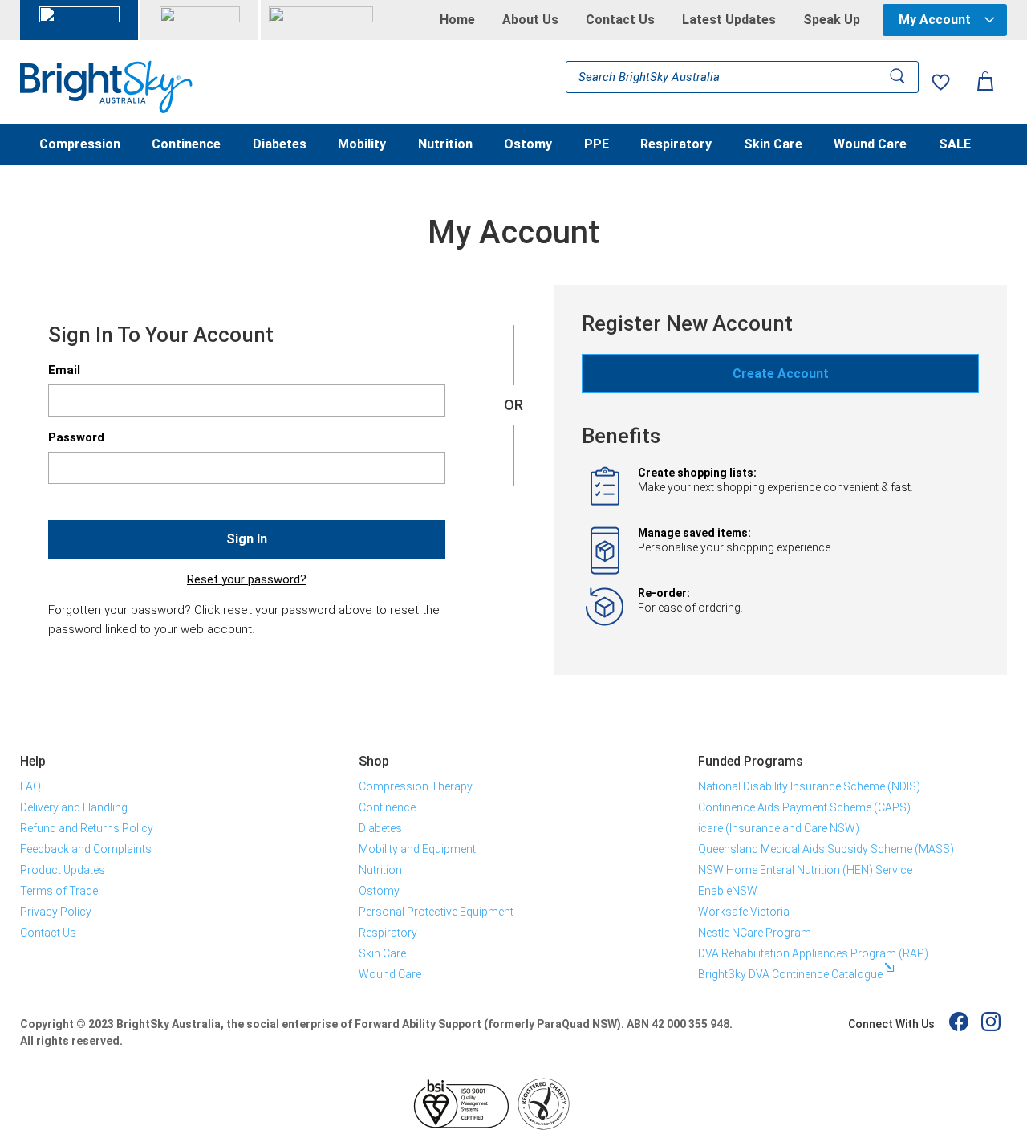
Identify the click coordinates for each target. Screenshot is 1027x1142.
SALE (955, 145)
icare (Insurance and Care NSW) (778, 828)
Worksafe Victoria (744, 911)
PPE (596, 145)
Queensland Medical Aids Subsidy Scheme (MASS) (826, 849)
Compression (79, 145)
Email (64, 370)
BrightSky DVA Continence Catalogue (790, 974)
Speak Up (831, 20)
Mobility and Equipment (417, 849)
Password (76, 437)
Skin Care (773, 145)
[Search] (899, 77)
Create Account (781, 373)
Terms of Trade (59, 890)
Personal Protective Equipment (436, 911)
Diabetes (279, 145)
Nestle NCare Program (754, 932)
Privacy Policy (55, 911)
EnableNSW (727, 890)
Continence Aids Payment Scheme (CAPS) (804, 807)
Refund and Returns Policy (86, 828)
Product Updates (62, 870)
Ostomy (528, 145)
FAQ (30, 786)
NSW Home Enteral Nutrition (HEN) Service (805, 870)
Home (457, 20)
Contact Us (620, 20)
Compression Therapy (416, 786)
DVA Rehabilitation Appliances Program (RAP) (813, 953)
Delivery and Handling (74, 807)
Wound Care (870, 145)
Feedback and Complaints (86, 849)
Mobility (362, 145)
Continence (186, 145)
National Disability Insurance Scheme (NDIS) (809, 786)
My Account (935, 19)
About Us (530, 20)
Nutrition (445, 145)
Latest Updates (729, 20)
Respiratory (676, 145)
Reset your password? (246, 579)
